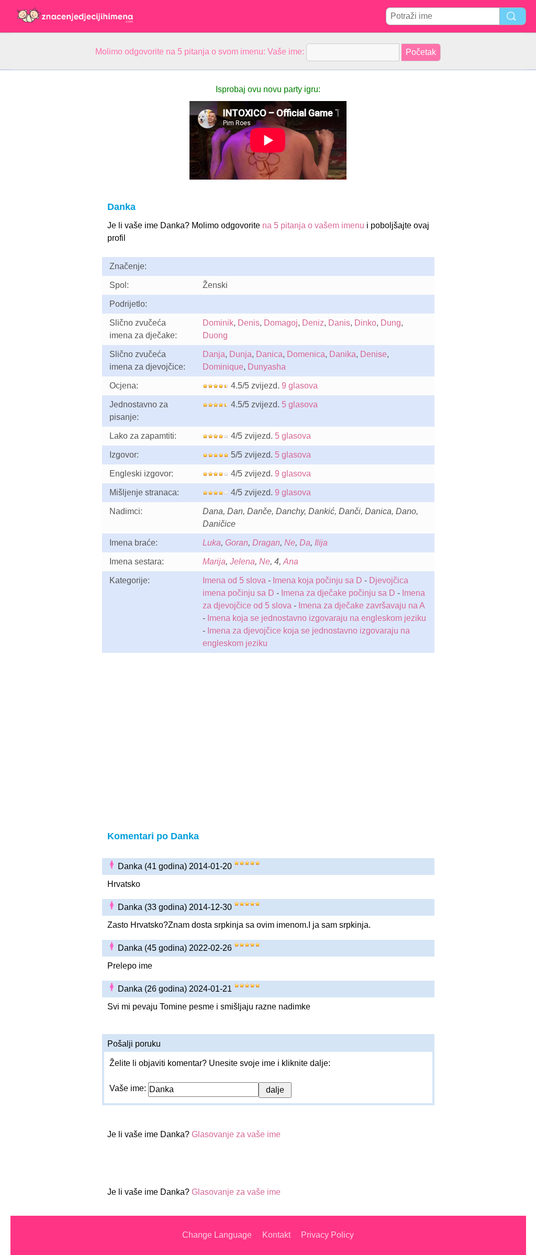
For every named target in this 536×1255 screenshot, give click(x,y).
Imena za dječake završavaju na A (361, 605)
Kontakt (276, 1234)
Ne (289, 542)
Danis (339, 322)
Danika (342, 354)
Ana (290, 561)
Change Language (217, 1234)
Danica (269, 354)
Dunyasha (267, 366)
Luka (212, 542)
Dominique (223, 366)
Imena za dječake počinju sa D (338, 592)
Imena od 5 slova (234, 580)
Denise (373, 354)
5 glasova (300, 404)
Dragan (266, 542)
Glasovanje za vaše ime (236, 1134)
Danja (214, 354)
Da (304, 542)
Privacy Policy (327, 1234)
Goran (236, 542)
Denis (249, 322)
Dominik (218, 322)
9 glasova (300, 385)
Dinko (365, 322)
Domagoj (281, 322)
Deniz (313, 322)
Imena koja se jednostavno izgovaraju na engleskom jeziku (316, 618)
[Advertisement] (52, 227)
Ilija (321, 542)
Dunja (240, 354)
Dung (391, 322)
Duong (215, 335)
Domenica (306, 354)
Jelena (242, 561)
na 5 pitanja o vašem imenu (313, 225)
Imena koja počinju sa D (317, 580)
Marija (214, 561)
